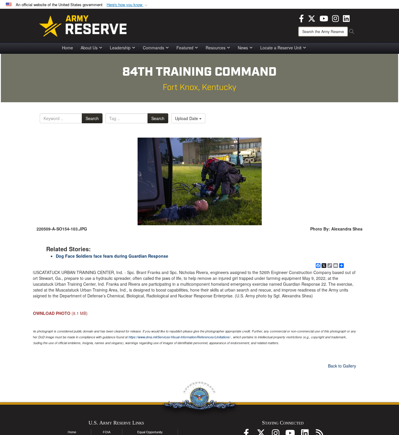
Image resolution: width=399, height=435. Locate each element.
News (243, 48)
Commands (153, 48)
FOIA (106, 432)
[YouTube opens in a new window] (324, 18)
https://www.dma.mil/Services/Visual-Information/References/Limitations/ (179, 337)
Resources (215, 48)
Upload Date (187, 118)
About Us (89, 48)
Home (67, 48)
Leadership (120, 48)
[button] (128, 5)
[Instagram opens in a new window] (335, 18)
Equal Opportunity (150, 432)
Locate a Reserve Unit (280, 48)
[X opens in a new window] (311, 18)
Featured (184, 48)
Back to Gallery (342, 366)
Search (92, 118)
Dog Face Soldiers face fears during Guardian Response (112, 256)
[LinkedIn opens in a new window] (346, 18)
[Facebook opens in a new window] (301, 18)
